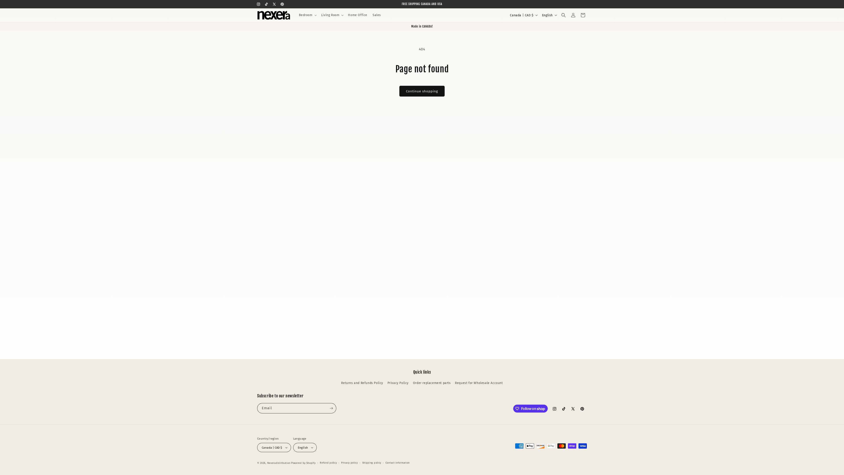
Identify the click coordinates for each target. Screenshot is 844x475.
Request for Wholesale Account (479, 383)
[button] (307, 15)
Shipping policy (371, 462)
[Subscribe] (331, 408)
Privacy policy (349, 462)
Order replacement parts (432, 383)
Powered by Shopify (303, 463)
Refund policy (328, 462)
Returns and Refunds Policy (362, 383)
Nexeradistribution (279, 463)
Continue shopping (422, 91)
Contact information (398, 462)
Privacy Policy (398, 383)
